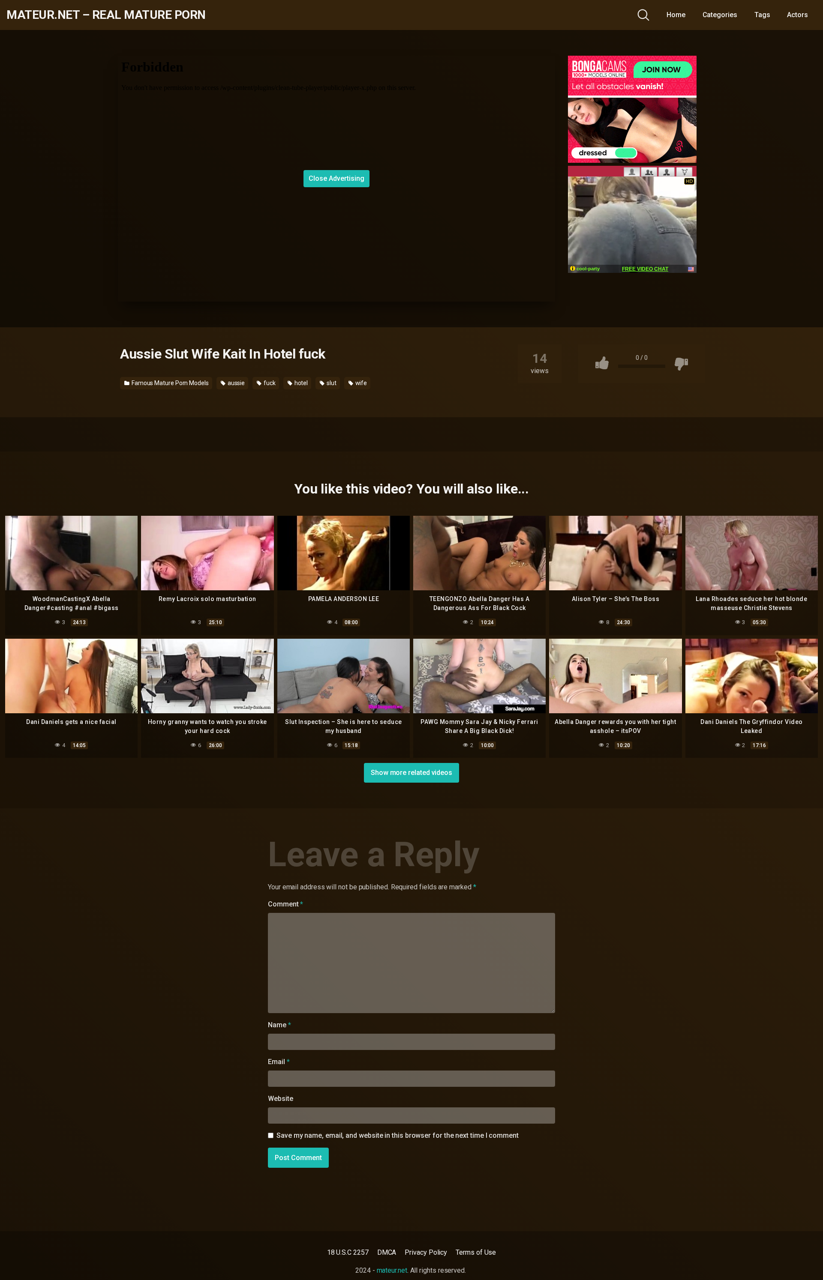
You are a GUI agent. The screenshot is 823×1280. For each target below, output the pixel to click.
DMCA (386, 1252)
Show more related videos (411, 773)
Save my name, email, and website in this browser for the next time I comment (397, 1135)
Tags (762, 15)
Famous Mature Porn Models (169, 383)
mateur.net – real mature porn (106, 15)
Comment (285, 904)
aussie (235, 383)
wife (360, 383)
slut (330, 383)
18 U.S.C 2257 (348, 1252)
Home (676, 15)
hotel (300, 383)
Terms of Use (476, 1252)
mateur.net (392, 1270)
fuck (269, 383)
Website (280, 1099)
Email (278, 1062)
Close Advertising (336, 178)
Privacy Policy (426, 1252)
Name (279, 1025)
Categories (720, 15)
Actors (797, 15)
